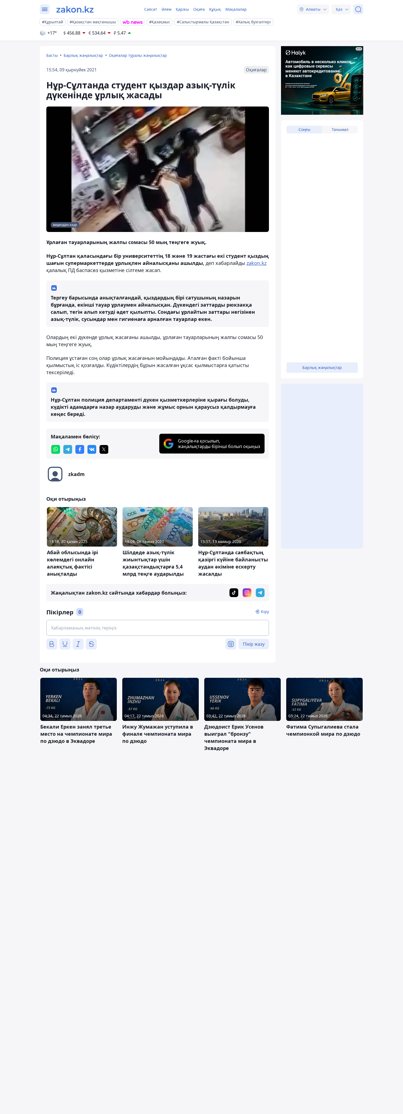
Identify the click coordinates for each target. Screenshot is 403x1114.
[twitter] (104, 449)
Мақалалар (236, 9)
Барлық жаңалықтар (83, 55)
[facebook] (80, 449)
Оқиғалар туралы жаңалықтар (138, 55)
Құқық (215, 9)
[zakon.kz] (75, 9)
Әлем (166, 9)
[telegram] (68, 449)
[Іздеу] (358, 9)
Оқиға (199, 9)
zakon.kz (256, 263)
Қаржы (182, 9)
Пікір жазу (254, 644)
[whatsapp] (56, 449)
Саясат (150, 9)
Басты (52, 55)
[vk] (92, 449)
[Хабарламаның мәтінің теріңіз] (157, 628)
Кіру (265, 611)
